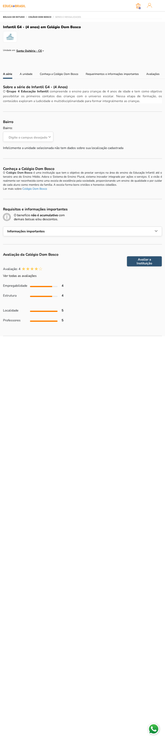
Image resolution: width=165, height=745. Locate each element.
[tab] (82, 231)
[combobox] (28, 49)
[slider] (32, 269)
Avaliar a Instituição (144, 261)
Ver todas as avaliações (20, 276)
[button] (82, 231)
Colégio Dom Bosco (34, 189)
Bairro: (25, 133)
